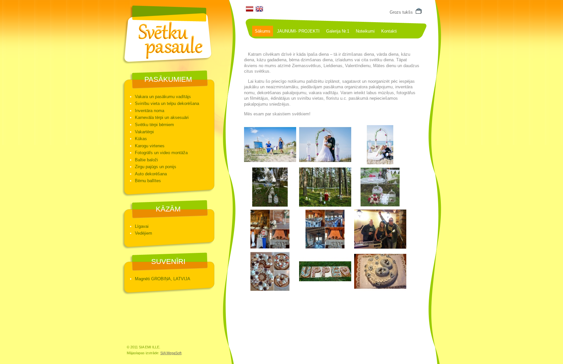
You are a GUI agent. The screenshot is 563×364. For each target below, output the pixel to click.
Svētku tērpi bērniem (154, 124)
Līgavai (142, 226)
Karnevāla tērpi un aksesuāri (162, 117)
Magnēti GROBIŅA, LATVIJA (162, 278)
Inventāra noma (149, 110)
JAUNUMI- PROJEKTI (298, 31)
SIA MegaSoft (170, 353)
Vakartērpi (144, 131)
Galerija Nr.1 (337, 31)
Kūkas (141, 138)
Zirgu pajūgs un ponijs (155, 166)
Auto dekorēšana (151, 173)
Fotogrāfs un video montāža (161, 152)
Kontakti (389, 31)
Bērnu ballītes (148, 180)
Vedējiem (143, 233)
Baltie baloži (146, 159)
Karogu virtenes (150, 145)
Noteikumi (365, 31)
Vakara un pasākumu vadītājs (163, 96)
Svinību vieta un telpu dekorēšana (167, 103)
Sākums (262, 31)
